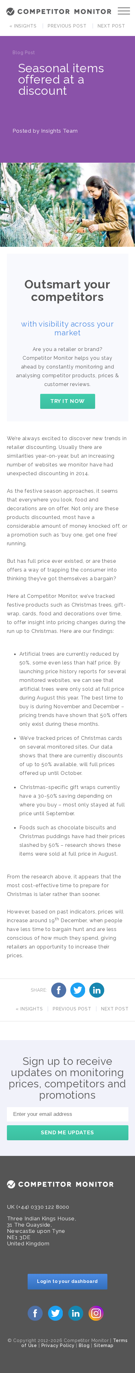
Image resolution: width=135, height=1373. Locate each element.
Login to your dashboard (67, 1281)
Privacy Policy (58, 1345)
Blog (84, 1345)
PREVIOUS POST (67, 25)
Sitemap (104, 1345)
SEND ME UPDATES (67, 1132)
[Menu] (124, 11)
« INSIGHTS (23, 25)
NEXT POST (111, 25)
